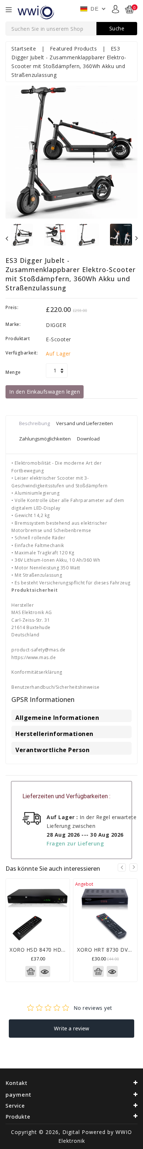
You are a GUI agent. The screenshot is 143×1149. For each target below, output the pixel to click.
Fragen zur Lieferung (75, 843)
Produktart (18, 338)
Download (88, 438)
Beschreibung (34, 423)
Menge (13, 372)
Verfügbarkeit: (22, 353)
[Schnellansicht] (44, 971)
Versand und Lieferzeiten (84, 423)
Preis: (12, 307)
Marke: (13, 324)
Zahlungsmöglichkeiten (45, 438)
